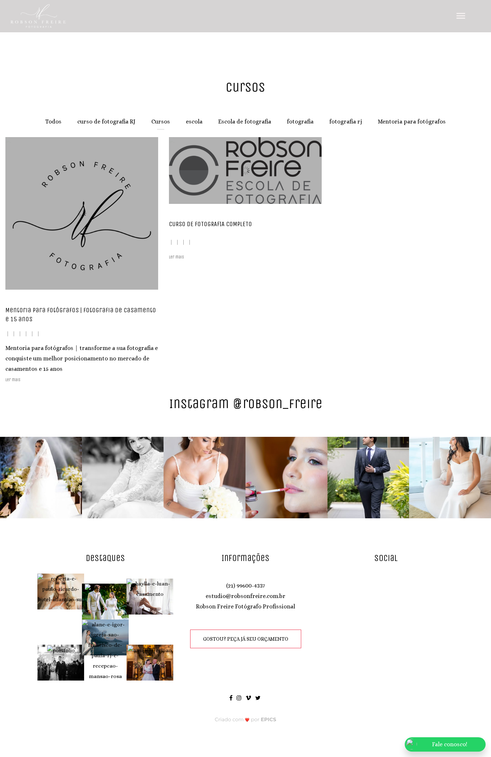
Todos (53, 121)
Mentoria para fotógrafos (412, 121)
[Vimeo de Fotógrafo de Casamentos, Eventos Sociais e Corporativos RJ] (249, 698)
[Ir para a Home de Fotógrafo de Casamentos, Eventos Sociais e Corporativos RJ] (38, 15)
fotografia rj (345, 121)
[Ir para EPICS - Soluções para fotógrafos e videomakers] (245, 719)
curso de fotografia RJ (106, 121)
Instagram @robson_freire (245, 404)
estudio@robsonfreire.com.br (245, 596)
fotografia (300, 121)
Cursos (160, 121)
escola (194, 121)
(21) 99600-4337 (245, 585)
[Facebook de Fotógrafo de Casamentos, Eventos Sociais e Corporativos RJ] (231, 698)
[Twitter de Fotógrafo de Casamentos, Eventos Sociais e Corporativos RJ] (258, 698)
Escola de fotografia (244, 121)
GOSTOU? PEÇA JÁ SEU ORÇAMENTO (245, 639)
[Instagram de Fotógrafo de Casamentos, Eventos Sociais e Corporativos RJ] (239, 698)
